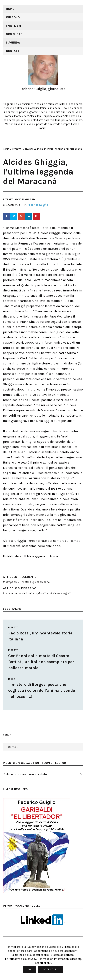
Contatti (13, 51)
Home (10, 9)
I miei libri (13, 25)
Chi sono (13, 17)
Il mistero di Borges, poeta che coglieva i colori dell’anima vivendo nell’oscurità (41, 690)
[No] (81, 959)
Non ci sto (14, 34)
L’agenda (13, 42)
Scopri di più (50, 969)
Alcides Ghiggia (25, 199)
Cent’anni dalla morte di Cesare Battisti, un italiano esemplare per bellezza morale (41, 661)
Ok (29, 969)
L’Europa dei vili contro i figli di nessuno (26, 579)
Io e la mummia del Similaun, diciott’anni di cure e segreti (37, 590)
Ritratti (8, 199)
